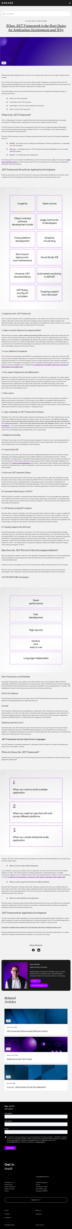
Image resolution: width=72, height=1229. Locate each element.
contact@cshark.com (42, 1177)
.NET (4, 63)
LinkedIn (7, 1214)
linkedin (34, 981)
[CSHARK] (7, 3)
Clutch (6, 1210)
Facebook (39, 1214)
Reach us (35, 1200)
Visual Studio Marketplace (21, 463)
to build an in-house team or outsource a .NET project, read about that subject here (36, 877)
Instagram (7, 1217)
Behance (38, 1210)
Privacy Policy (40, 1225)
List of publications (38, 985)
